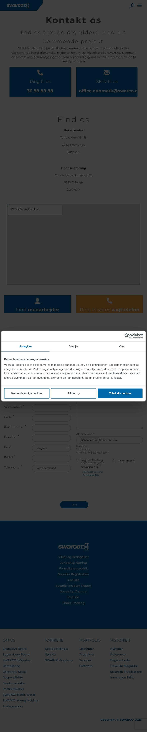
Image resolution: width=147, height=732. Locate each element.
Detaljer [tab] (74, 346)
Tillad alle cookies (120, 393)
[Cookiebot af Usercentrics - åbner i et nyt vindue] (127, 336)
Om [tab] (121, 346)
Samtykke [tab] (25, 346)
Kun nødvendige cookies (26, 393)
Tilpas (71, 393)
